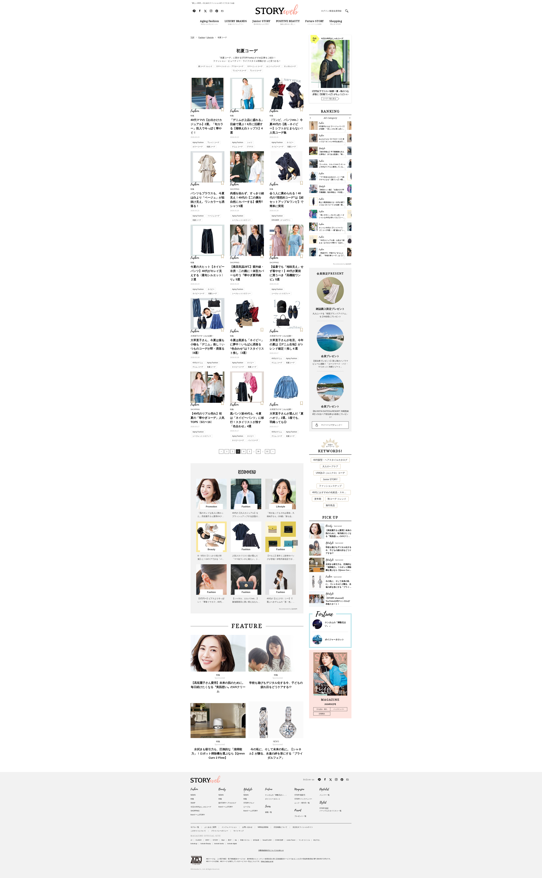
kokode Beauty (206, 843)
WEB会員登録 (263, 827)
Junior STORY (330, 479)
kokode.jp (194, 843)
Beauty (222, 789)
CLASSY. (199, 840)
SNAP (193, 803)
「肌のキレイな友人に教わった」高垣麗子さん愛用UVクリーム (211, 516)
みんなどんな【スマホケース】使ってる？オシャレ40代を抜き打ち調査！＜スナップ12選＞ (332, 141)
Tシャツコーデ (255, 71)
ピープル (246, 807)
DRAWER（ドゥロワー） (281, 220)
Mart (223, 840)
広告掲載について (280, 827)
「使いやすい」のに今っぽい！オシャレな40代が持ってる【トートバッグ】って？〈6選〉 (332, 217)
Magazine (299, 789)
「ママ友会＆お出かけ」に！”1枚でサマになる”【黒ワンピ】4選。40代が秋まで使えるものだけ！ (331, 179)
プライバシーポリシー (219, 831)
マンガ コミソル (304, 840)
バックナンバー (338, 709)
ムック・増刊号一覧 (302, 803)
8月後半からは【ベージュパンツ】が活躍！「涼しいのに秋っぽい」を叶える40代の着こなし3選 (332, 128)
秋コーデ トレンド (337, 499)
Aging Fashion (198, 142)
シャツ (249, 142)
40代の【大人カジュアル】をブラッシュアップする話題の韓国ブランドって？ (246, 516)
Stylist (322, 802)
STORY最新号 (299, 795)
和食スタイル (245, 840)
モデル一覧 (195, 827)
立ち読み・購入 (321, 709)
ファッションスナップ (330, 486)
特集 (192, 799)
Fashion (194, 789)
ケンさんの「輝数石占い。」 (276, 795)
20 (258, 451)
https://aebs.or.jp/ (267, 861)
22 (267, 451)
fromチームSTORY (198, 815)
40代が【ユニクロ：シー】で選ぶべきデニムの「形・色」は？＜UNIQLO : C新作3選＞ (280, 601)
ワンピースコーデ (239, 71)
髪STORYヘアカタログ (227, 803)
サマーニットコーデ (255, 66)
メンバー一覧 (324, 795)
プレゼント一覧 (300, 816)
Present (297, 810)
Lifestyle (247, 789)
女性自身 (256, 840)
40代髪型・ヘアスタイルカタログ (330, 460)
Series (268, 806)
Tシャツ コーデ (213, 142)
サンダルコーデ (290, 66)
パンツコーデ (253, 440)
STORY (215, 840)
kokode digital (232, 843)
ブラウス (250, 147)
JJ (191, 840)
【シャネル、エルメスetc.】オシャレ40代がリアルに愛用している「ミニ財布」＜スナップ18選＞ (332, 166)
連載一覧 (268, 812)
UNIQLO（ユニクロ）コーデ (330, 473)
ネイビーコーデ (277, 147)
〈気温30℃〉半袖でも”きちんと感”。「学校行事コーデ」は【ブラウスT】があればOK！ (332, 255)
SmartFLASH (267, 840)
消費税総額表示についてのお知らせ (271, 850)
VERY (207, 840)
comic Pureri (291, 840)
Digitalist (324, 789)
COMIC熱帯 (279, 840)
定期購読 (322, 714)
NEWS (193, 795)
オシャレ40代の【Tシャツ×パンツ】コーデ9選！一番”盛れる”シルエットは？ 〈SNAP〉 (332, 230)
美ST (229, 840)
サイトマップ (238, 831)
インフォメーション (229, 827)
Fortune (268, 789)
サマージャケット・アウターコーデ (229, 66)
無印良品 (330, 505)
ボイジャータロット (334, 639)
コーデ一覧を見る (329, 99)
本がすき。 (317, 840)
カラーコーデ (198, 147)
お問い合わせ (247, 827)
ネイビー (290, 142)
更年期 (317, 499)
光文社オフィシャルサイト (303, 827)
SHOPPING (195, 811)
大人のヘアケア (330, 466)
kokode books (219, 843)
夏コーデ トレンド (205, 66)
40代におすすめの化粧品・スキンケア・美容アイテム (331, 492)
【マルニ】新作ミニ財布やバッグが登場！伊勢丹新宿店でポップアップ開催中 (280, 559)
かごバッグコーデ (273, 66)
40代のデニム (198, 363)
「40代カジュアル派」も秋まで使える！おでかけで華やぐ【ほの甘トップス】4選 (332, 242)
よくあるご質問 (210, 827)
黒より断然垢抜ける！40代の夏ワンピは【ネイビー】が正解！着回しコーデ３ (332, 204)
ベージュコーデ (213, 216)
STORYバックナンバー (303, 799)
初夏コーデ (211, 147)
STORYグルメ (248, 803)
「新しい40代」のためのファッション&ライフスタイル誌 (212, 3)
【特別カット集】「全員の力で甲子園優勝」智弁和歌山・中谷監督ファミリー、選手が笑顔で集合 (331, 192)
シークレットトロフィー (241, 220)
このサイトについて (198, 831)
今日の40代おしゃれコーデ (201, 807)
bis (236, 840)
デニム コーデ (237, 147)
